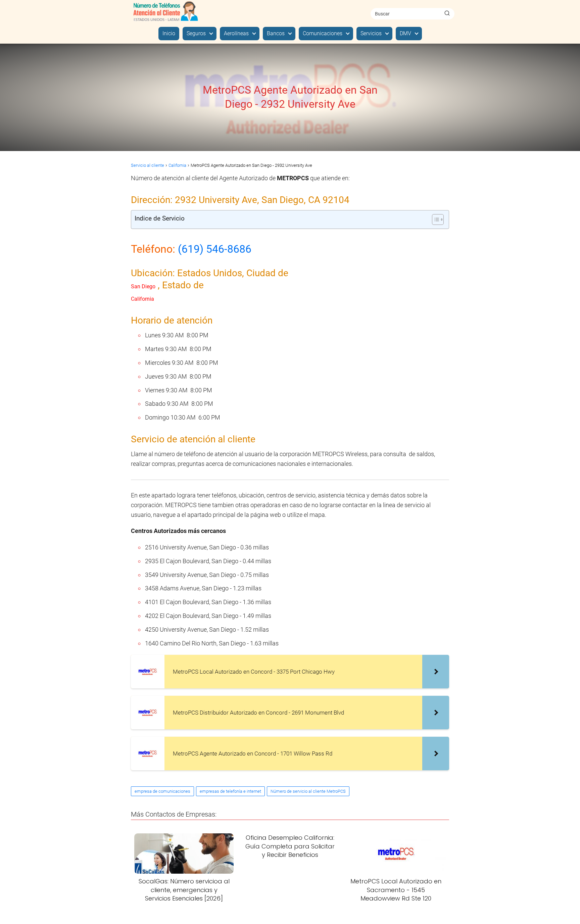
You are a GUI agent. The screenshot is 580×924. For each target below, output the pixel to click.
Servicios (371, 33)
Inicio (168, 33)
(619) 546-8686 (214, 249)
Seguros (196, 33)
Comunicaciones (322, 33)
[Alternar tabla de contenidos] (434, 219)
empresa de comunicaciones (162, 791)
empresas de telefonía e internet (230, 791)
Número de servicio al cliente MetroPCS (308, 791)
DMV (405, 33)
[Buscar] (447, 13)
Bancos (276, 33)
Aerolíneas (236, 33)
